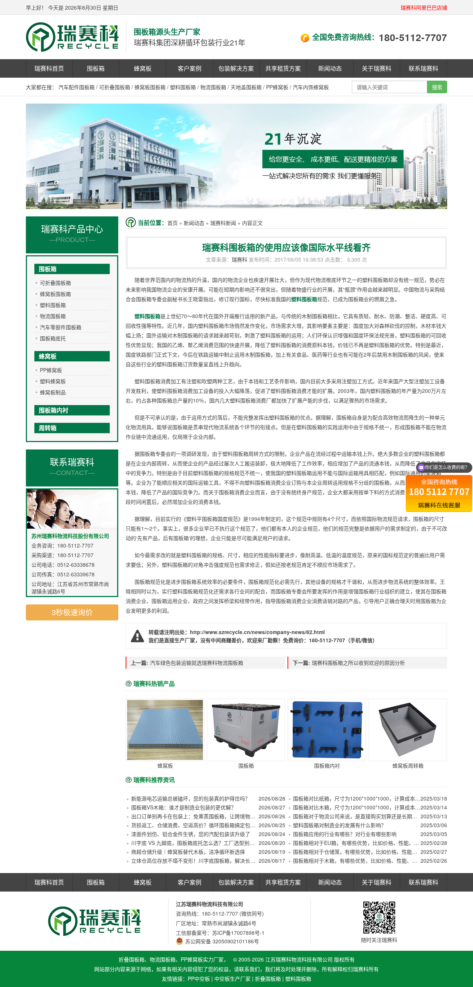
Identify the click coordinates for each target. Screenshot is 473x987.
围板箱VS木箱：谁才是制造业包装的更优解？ (183, 807)
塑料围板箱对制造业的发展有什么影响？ (339, 825)
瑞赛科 (239, 259)
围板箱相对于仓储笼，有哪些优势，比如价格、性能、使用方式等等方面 (357, 851)
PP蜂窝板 (277, 87)
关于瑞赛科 (376, 68)
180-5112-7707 (413, 37)
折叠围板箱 (268, 978)
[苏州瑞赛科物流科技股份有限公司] (72, 36)
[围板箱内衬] (326, 729)
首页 (172, 222)
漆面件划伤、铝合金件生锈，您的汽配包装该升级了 (190, 834)
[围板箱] (246, 729)
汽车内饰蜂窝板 (311, 87)
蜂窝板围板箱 (150, 87)
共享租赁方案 (283, 68)
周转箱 (48, 428)
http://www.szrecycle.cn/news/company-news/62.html (257, 632)
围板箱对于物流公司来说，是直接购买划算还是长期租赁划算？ (357, 816)
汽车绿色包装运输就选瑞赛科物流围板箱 (196, 662)
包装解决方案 (236, 68)
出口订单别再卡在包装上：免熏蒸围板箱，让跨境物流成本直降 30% (195, 816)
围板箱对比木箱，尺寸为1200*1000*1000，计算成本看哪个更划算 (357, 807)
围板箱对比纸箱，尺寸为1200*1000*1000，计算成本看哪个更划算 (357, 798)
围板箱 (96, 68)
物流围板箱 (213, 87)
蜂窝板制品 (53, 392)
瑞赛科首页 (49, 68)
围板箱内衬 (53, 410)
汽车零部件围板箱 (60, 327)
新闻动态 (330, 68)
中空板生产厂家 (232, 978)
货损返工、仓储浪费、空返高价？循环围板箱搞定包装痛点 (195, 825)
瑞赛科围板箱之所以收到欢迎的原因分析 (358, 662)
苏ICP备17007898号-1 (238, 932)
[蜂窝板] (165, 729)
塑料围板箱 (183, 87)
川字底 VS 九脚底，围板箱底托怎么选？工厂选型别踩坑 (195, 842)
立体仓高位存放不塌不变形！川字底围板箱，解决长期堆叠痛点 (195, 860)
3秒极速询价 (72, 612)
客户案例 (189, 68)
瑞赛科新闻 (223, 222)
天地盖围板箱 (246, 87)
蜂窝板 (143, 68)
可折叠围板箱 (114, 87)
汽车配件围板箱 (76, 87)
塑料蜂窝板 (53, 381)
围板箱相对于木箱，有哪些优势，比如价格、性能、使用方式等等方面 (357, 860)
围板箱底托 (53, 338)
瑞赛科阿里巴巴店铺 (424, 7)
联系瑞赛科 (423, 68)
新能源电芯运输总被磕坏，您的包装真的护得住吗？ (190, 798)
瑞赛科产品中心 (72, 232)
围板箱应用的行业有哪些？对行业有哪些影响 (345, 834)
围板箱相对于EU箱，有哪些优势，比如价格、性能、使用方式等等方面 (357, 842)
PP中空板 (199, 978)
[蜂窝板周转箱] (407, 729)
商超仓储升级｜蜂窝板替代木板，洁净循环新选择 (188, 851)
